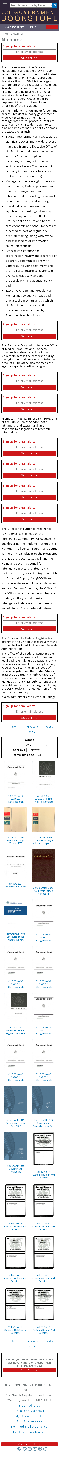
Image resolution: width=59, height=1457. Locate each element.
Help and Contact (29, 1411)
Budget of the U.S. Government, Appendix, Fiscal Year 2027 (44, 1123)
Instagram (30, 1449)
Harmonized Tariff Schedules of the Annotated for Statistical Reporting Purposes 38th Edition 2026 (15, 936)
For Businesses (29, 1421)
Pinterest (40, 1449)
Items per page (23, 755)
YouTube (35, 1449)
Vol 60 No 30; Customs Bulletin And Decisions (43, 1226)
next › (49, 727)
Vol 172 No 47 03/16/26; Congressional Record (15, 1077)
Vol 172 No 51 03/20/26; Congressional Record (43, 937)
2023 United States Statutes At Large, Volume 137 (15, 840)
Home (4, 33)
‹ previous (31, 727)
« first (14, 727)
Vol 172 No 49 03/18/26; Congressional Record (15, 798)
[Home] (29, 20)
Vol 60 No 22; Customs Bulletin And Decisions (15, 1226)
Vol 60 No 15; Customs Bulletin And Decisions (15, 1278)
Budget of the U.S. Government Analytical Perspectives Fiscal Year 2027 (15, 1168)
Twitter (25, 1449)
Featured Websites (29, 1432)
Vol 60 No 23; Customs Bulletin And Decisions (43, 1278)
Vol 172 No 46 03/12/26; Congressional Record (43, 1030)
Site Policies (29, 1405)
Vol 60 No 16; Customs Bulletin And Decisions (43, 1329)
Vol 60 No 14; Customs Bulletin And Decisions (43, 1174)
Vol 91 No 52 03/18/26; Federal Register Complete (15, 1030)
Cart (52, 27)
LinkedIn (45, 1449)
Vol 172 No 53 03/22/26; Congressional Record (43, 984)
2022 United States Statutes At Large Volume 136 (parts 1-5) (43, 840)
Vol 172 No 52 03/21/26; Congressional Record (15, 984)
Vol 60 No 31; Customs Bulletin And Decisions (15, 1329)
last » (31, 732)
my (13, 27)
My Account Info (29, 1416)
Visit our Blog (29, 1444)
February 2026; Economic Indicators (15, 885)
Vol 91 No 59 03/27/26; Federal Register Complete (43, 798)
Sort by (18, 750)
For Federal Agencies (29, 1426)
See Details (29, 1370)
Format (29, 740)
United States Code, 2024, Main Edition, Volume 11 (43, 890)
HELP (32, 27)
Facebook (19, 1449)
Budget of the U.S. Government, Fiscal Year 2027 (15, 1123)
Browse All (17, 33)
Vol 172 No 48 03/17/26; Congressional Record (43, 1077)
